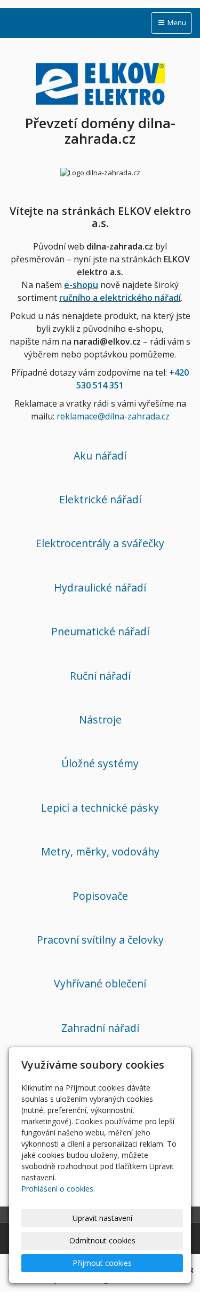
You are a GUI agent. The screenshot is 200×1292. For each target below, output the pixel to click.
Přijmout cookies (102, 1263)
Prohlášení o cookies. (58, 1189)
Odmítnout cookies (102, 1240)
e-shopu (81, 285)
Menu (176, 22)
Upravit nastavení (102, 1218)
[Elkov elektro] (100, 81)
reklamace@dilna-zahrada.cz (113, 416)
